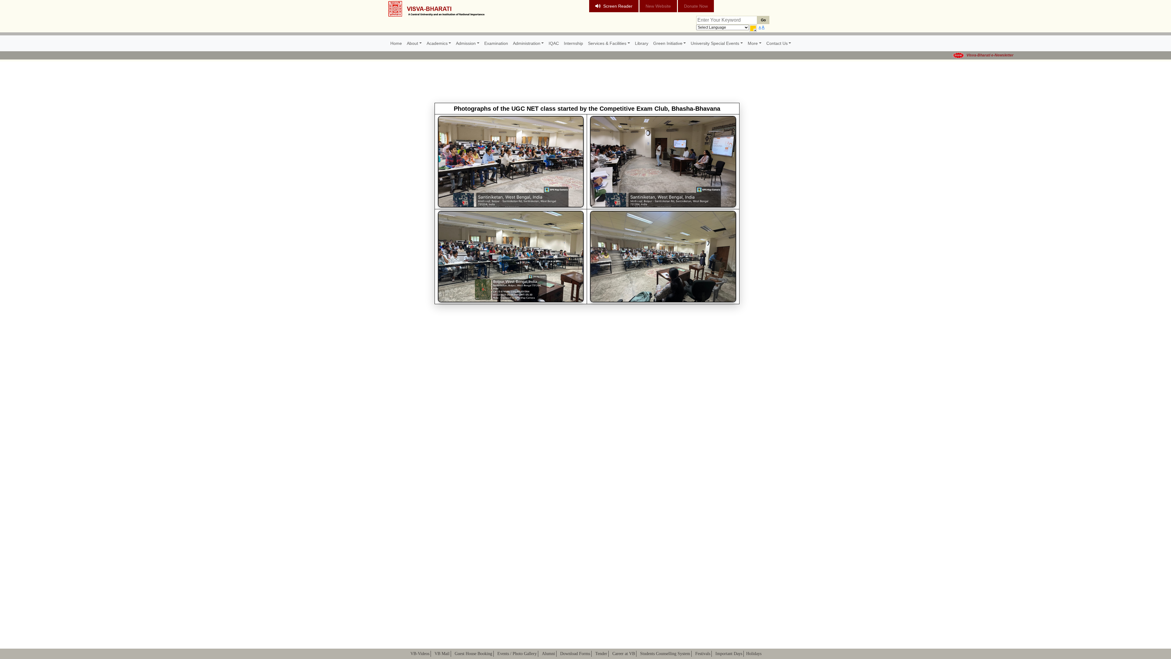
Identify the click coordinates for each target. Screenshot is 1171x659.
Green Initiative (667, 43)
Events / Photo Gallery (517, 653)
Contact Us (777, 43)
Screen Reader (617, 6)
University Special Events (715, 43)
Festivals (702, 653)
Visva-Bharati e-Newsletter (962, 55)
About (412, 43)
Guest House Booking (473, 653)
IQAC (554, 43)
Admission (466, 43)
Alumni (548, 653)
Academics (437, 43)
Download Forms (575, 653)
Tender (601, 653)
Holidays (753, 653)
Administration (526, 43)
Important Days (728, 653)
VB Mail (442, 653)
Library (641, 43)
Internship (573, 43)
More (753, 43)
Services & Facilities (607, 43)
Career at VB (623, 653)
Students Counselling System (665, 653)
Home (396, 43)
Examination (496, 43)
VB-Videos (419, 653)
